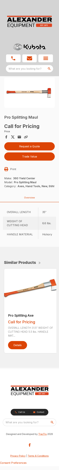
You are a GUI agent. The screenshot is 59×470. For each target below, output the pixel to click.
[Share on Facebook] (6, 137)
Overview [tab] (29, 197)
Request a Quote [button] (29, 146)
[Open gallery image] (29, 93)
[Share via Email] (19, 137)
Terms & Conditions (38, 455)
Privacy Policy (18, 455)
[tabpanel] (29, 93)
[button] (13, 58)
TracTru (42, 434)
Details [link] (17, 345)
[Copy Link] (26, 137)
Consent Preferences (13, 462)
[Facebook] (30, 445)
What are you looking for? (25, 68)
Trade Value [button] (29, 156)
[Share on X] (13, 137)
